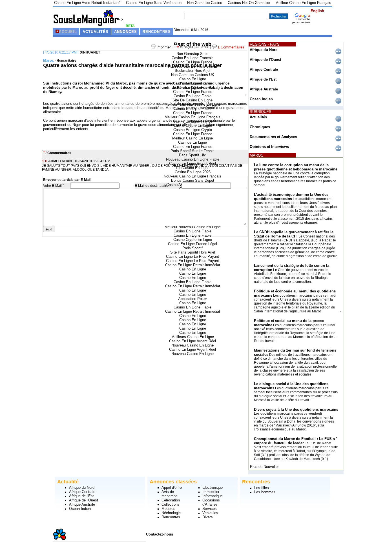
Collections (170, 504)
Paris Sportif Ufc (192, 155)
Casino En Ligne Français (193, 58)
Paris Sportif (192, 248)
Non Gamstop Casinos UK (192, 75)
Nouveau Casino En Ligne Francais (192, 176)
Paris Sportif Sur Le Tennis (192, 151)
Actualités (258, 117)
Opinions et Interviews (269, 147)
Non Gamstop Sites (192, 54)
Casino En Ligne (192, 79)
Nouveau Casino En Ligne (192, 345)
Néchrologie (171, 513)
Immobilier (210, 492)
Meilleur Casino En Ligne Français (192, 117)
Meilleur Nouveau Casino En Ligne (193, 227)
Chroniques (260, 127)
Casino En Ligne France (192, 62)
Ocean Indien (261, 99)
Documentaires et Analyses (273, 137)
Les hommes (264, 492)
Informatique (212, 496)
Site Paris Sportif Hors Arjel (192, 252)
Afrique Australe (264, 89)
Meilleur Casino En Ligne (192, 138)
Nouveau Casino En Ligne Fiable (192, 159)
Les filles (261, 488)
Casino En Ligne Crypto (192, 130)
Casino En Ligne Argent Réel (192, 341)
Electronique (212, 487)
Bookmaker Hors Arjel (192, 70)
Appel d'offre (171, 487)
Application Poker (192, 299)
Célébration (170, 500)
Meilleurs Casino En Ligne (192, 337)
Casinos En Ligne (192, 142)
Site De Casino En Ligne (192, 100)
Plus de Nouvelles (265, 467)
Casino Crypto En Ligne (192, 239)
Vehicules (210, 513)
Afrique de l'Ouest (265, 59)
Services (209, 509)
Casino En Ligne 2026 (193, 172)
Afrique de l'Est (263, 79)
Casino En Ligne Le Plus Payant (192, 256)
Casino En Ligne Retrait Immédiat (192, 265)
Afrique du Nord (264, 50)
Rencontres (170, 517)
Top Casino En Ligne (192, 168)
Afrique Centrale (264, 69)
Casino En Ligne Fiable (192, 96)
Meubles (168, 509)
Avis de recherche (169, 494)
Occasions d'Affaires (211, 502)
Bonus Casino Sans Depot (192, 180)
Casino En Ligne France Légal (192, 244)
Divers (207, 517)
